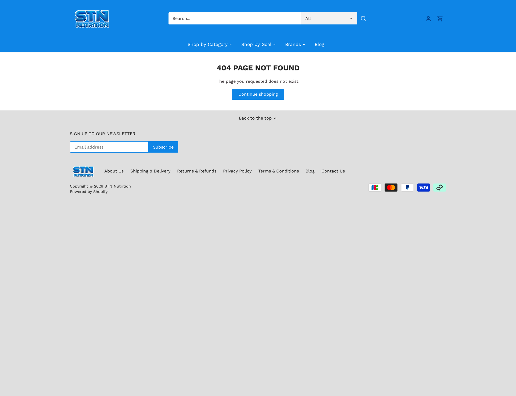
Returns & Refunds (196, 171)
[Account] (428, 18)
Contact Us (333, 171)
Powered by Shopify (89, 191)
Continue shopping (258, 94)
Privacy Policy (237, 171)
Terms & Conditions (278, 171)
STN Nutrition (118, 186)
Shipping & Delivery (150, 171)
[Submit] (363, 18)
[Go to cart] (440, 18)
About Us (114, 171)
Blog (310, 171)
